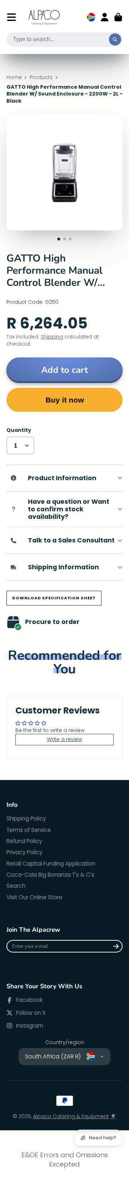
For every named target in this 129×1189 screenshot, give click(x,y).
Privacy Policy (24, 852)
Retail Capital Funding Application (50, 863)
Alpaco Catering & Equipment (71, 1116)
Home (14, 77)
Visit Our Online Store (34, 897)
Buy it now (65, 400)
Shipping (52, 336)
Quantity (18, 430)
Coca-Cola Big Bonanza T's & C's (50, 874)
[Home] (44, 17)
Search (15, 886)
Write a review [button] (64, 739)
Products (41, 77)
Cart (118, 17)
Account (104, 17)
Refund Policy (24, 841)
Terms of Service (28, 830)
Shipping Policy (26, 818)
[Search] (115, 40)
